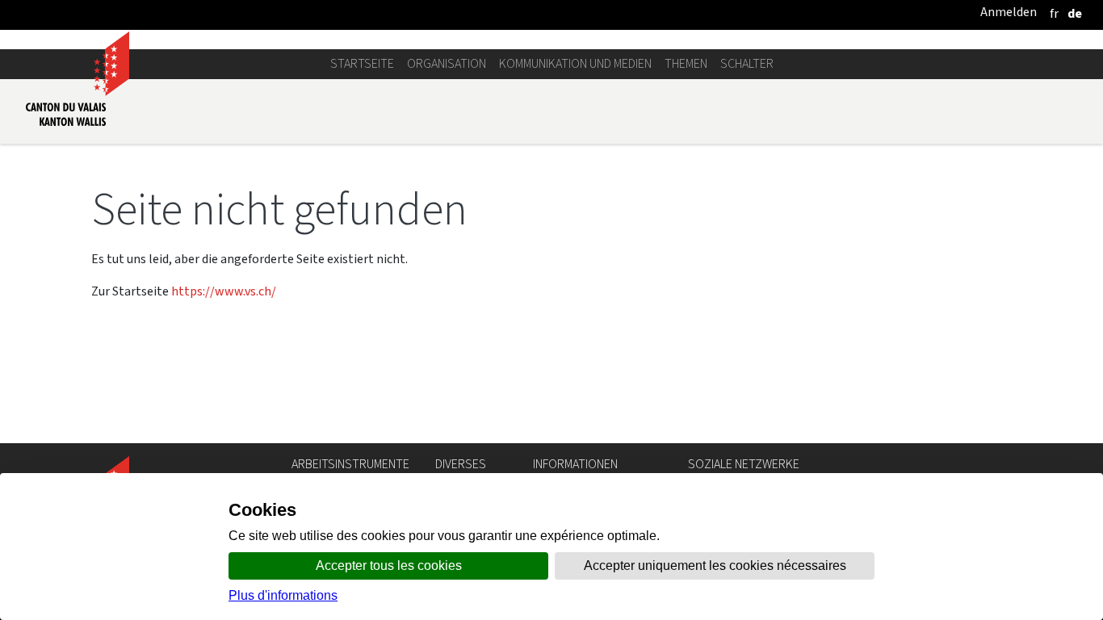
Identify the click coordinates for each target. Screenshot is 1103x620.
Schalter (747, 63)
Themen (686, 63)
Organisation (446, 63)
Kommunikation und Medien (575, 63)
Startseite (362, 63)
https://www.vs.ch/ (223, 291)
